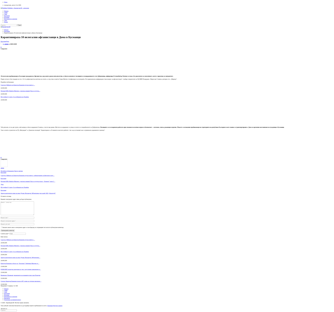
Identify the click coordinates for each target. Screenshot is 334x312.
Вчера (6, 22)
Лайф (5, 12)
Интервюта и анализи (10, 19)
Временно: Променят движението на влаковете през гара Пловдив (20, 275)
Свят (5, 14)
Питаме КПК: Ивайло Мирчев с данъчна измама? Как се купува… (20, 91)
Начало (6, 11)
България (7, 15)
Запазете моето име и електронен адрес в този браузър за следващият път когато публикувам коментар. (33, 227)
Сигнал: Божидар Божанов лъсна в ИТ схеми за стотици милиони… (21, 281)
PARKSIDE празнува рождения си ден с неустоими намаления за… (21, 269)
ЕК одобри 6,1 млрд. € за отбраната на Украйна (15, 97)
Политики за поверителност (12, 299)
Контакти (7, 298)
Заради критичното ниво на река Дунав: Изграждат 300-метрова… (20, 257)
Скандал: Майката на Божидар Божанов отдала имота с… (18, 85)
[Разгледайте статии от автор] (4, 166)
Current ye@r (5, 233)
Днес (5, 20)
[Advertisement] (53, 62)
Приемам (50, 305)
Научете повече (57, 305)
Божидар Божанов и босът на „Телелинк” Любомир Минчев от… (20, 263)
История (6, 17)
